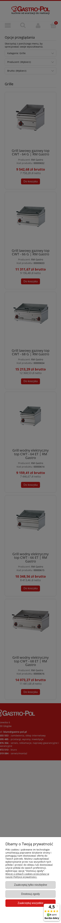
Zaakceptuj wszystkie (30, 902)
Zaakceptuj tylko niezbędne (30, 884)
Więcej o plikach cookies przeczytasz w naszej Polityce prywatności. (27, 875)
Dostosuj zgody (30, 893)
